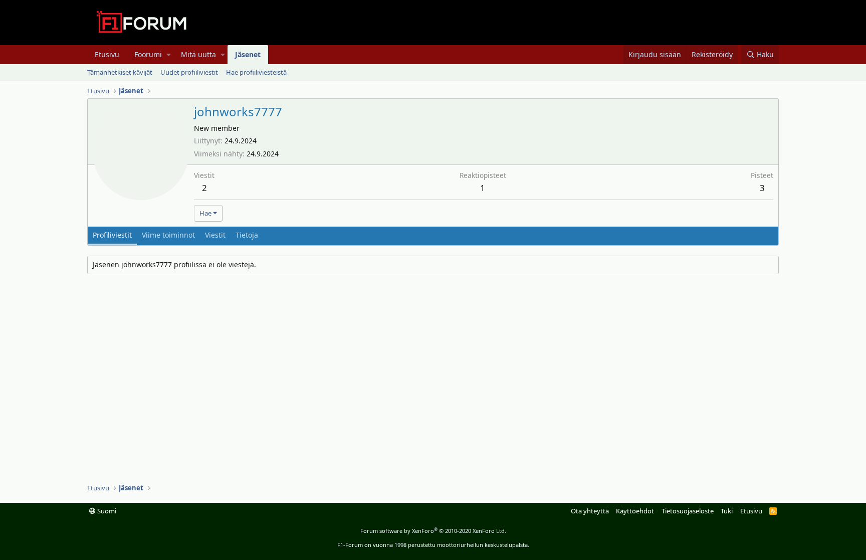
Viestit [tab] (215, 235)
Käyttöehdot (635, 510)
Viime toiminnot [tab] (168, 235)
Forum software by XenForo (433, 530)
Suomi (106, 510)
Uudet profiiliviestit (189, 72)
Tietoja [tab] (247, 235)
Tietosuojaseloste (688, 510)
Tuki (727, 510)
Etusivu (107, 54)
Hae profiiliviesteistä (256, 72)
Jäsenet (248, 54)
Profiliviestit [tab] (112, 235)
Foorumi (148, 54)
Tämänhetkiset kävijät (119, 72)
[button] (168, 54)
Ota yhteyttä (590, 510)
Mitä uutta (198, 54)
